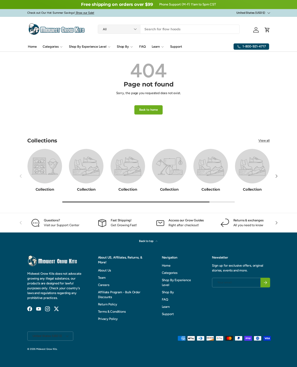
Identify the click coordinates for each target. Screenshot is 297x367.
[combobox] (168, 29)
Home (32, 46)
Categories (50, 46)
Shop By (123, 46)
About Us (104, 270)
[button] (267, 29)
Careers (103, 285)
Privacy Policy (108, 319)
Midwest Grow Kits (46, 349)
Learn (156, 46)
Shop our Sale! (84, 13)
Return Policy (107, 304)
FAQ (142, 46)
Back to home (148, 109)
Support (176, 46)
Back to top (146, 241)
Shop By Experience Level (87, 46)
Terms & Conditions (112, 311)
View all (264, 140)
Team (102, 278)
